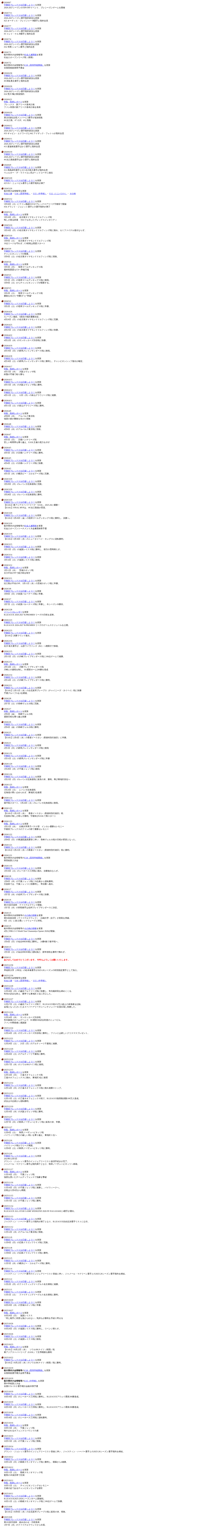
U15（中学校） (40, 194)
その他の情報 (30, 915)
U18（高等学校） (22, 194)
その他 (73, 194)
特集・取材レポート (13, 102)
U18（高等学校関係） (34, 65)
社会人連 (8, 194)
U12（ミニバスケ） (58, 194)
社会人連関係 (30, 55)
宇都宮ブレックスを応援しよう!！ (19, 5)
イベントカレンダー (13, 612)
